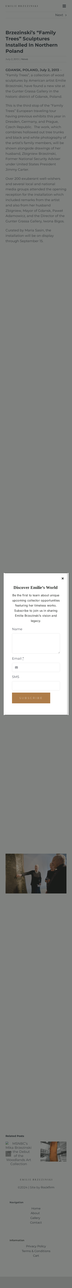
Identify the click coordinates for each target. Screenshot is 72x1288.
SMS (15, 677)
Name (17, 629)
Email (18, 658)
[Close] (63, 578)
